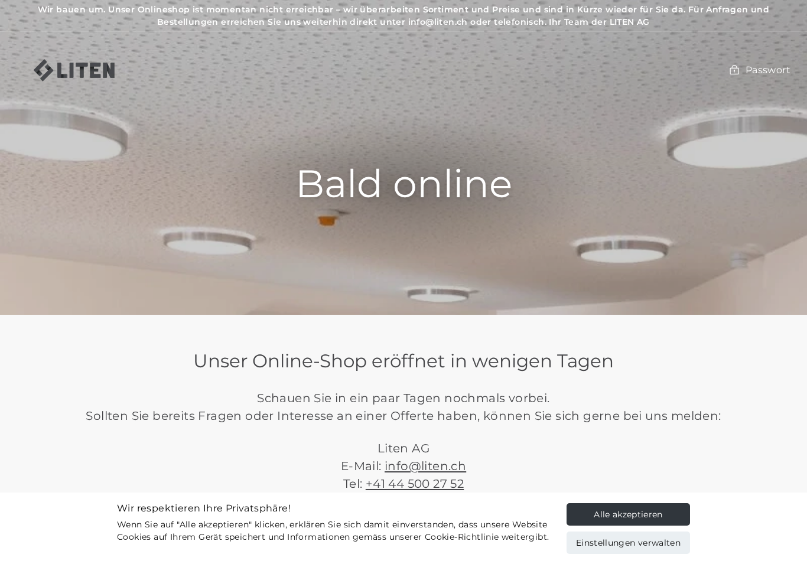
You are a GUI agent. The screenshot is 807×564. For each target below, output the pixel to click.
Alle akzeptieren (628, 514)
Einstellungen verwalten (628, 542)
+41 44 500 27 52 (415, 484)
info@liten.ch (425, 466)
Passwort (768, 70)
